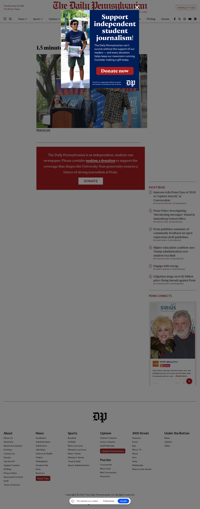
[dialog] (100, 254)
